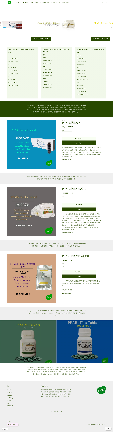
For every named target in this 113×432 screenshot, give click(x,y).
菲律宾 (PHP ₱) (11, 425)
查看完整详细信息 (66, 160)
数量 (63, 130)
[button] (18, 2)
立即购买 (78, 143)
